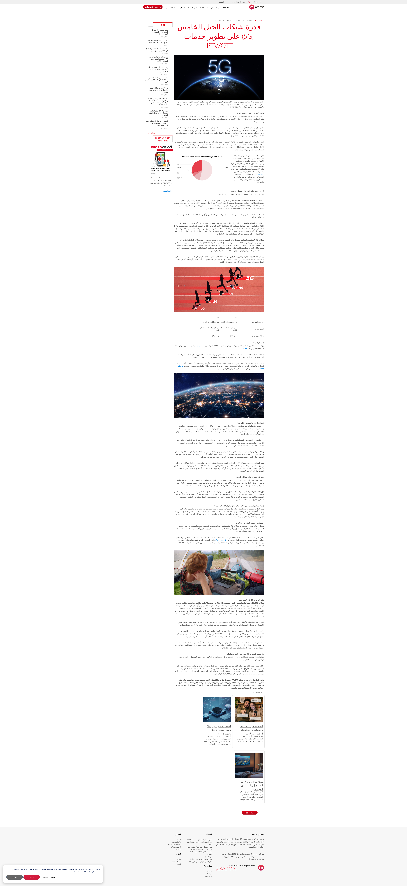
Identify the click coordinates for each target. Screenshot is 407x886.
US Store (209, 874)
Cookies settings (49, 877)
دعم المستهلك (176, 862)
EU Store (209, 871)
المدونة (178, 840)
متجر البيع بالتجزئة (238, 2)
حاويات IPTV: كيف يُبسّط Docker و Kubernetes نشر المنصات (158, 113)
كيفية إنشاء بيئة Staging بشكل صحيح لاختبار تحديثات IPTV (219, 730)
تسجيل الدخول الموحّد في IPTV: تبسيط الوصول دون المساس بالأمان (158, 59)
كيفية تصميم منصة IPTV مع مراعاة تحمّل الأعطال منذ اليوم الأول (156, 80)
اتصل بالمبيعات (151, 7)
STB (224, 7)
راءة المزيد (167, 191)
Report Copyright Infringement (227, 870)
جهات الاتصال (184, 7)
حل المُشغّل (208, 857)
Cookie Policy (231, 868)
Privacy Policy (221, 868)
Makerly (178, 849)
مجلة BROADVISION (174, 845)
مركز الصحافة (176, 842)
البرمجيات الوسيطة (213, 7)
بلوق (255, 20)
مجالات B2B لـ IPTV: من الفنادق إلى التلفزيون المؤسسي (251, 785)
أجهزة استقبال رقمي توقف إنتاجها (201, 859)
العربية (221, 2)
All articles (151, 133)
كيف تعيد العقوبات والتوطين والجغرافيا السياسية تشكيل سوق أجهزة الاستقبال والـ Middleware (158, 101)
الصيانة (179, 864)
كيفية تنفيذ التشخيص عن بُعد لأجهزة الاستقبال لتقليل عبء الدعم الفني (157, 69)
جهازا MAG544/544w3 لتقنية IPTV (201, 852)
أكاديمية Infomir (176, 847)
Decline (14, 877)
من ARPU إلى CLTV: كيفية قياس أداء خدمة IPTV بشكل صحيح (158, 90)
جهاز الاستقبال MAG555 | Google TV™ (199, 840)
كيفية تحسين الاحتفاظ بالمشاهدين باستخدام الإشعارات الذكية (251, 730)
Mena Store (208, 876)
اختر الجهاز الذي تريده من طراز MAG (200, 862)
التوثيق (179, 859)
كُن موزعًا (257, 2)
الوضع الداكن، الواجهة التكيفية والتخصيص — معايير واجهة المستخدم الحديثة (157, 123)
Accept (31, 877)
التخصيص (209, 854)
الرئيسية (261, 20)
